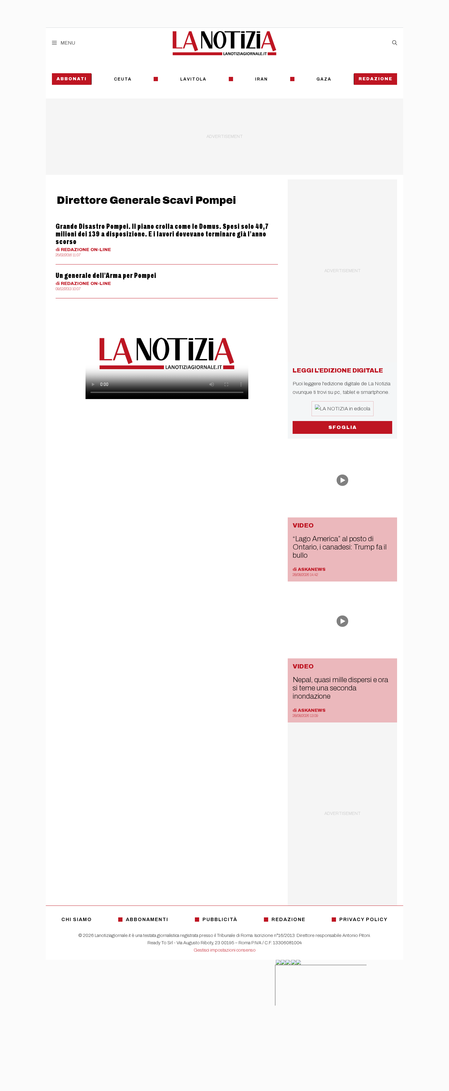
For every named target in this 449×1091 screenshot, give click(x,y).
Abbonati (72, 79)
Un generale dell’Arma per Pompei (106, 275)
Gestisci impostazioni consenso (225, 950)
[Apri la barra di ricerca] (394, 43)
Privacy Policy (363, 919)
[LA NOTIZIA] (224, 43)
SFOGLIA (342, 427)
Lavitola (193, 79)
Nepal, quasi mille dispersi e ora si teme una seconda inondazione (340, 688)
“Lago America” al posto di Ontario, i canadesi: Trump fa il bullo (340, 547)
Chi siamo (76, 919)
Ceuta (123, 79)
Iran (261, 79)
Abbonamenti (147, 919)
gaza (323, 79)
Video (303, 525)
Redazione (375, 79)
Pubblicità (220, 919)
